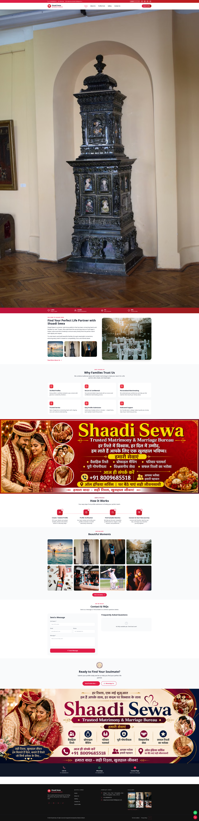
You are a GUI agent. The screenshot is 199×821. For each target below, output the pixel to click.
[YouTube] (147, 1)
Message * (53, 635)
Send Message (73, 650)
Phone (74, 628)
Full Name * (53, 621)
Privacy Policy (144, 818)
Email (51, 628)
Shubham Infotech (81, 818)
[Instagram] (145, 1)
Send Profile (146, 6)
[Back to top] (149, 817)
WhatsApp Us (110, 683)
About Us (92, 6)
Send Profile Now (90, 683)
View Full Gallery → (133, 809)
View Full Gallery (98, 594)
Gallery (110, 6)
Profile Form (101, 6)
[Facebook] (142, 1)
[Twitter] (150, 1)
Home (86, 6)
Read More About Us (54, 360)
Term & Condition (135, 818)
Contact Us (117, 6)
